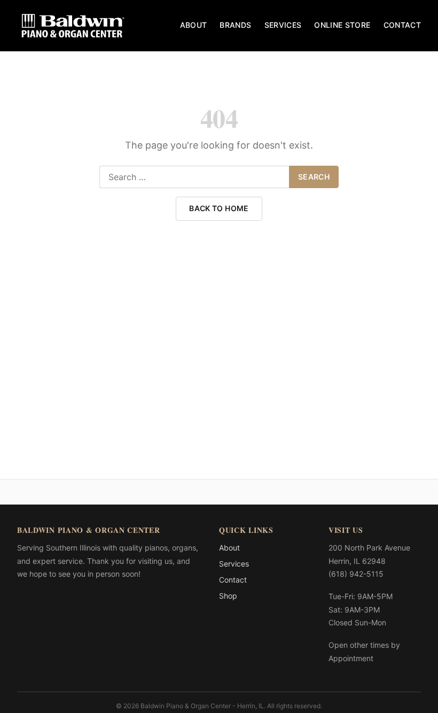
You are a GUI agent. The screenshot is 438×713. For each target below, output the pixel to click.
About (193, 24)
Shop (228, 595)
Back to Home (218, 208)
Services (283, 24)
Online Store (342, 24)
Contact (402, 24)
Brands (235, 24)
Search (314, 176)
